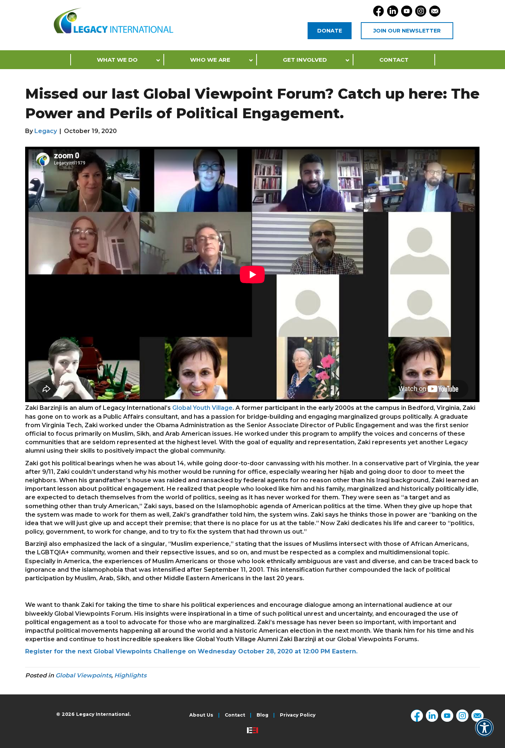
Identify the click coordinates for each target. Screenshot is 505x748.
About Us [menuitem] (201, 715)
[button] (484, 733)
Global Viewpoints (83, 675)
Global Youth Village (202, 407)
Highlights (130, 675)
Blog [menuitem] (262, 715)
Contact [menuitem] (235, 715)
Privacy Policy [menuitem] (297, 715)
